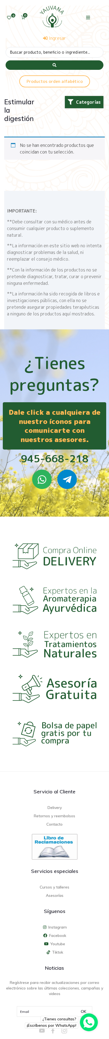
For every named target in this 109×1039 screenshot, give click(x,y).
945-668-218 (55, 458)
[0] (9, 18)
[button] (88, 17)
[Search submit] (54, 65)
